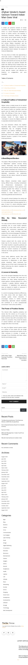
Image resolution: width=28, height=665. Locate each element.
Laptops (5, 574)
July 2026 (3, 459)
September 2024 (5, 508)
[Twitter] (6, 23)
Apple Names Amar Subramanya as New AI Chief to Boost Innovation (21, 358)
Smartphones (6, 597)
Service (5, 589)
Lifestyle (5, 579)
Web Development (7, 610)
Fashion (5, 558)
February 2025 (4, 496)
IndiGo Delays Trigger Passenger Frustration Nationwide (6, 357)
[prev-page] (17, 659)
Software (5, 602)
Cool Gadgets (6, 535)
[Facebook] (2, 23)
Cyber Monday (6, 537)
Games (5, 563)
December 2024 (5, 501)
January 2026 (4, 472)
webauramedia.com (6, 210)
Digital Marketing (7, 545)
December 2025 (5, 474)
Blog (6, 7)
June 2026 (3, 461)
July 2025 (3, 485)
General (5, 566)
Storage (5, 605)
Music (4, 582)
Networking (6, 584)
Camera (5, 527)
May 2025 (3, 490)
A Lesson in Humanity (9, 93)
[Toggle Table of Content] (2, 82)
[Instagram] (8, 632)
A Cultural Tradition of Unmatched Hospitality (15, 85)
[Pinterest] (9, 23)
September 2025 (5, 481)
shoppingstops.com (6, 214)
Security (5, 587)
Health (4, 571)
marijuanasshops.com (18, 210)
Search (3, 407)
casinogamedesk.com (7, 212)
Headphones (6, 569)
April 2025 (3, 492)
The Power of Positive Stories (11, 95)
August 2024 (4, 510)
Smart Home (6, 595)
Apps (4, 519)
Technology (6, 608)
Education (5, 550)
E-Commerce (6, 548)
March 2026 (4, 468)
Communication (7, 532)
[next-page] (18, 659)
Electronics (5, 553)
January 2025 (4, 499)
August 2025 (4, 483)
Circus (4, 530)
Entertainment (6, 556)
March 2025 (4, 494)
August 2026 (4, 456)
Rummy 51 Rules (5, 429)
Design (4, 543)
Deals (4, 540)
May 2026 (3, 463)
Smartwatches (6, 600)
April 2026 (3, 465)
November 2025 (5, 476)
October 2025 (4, 479)
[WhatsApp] (13, 23)
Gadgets (5, 561)
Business (5, 524)
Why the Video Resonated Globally (12, 90)
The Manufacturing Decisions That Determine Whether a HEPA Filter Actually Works (12, 421)
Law (4, 576)
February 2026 (4, 470)
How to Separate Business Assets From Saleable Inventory (12, 425)
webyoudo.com (17, 214)
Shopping (5, 592)
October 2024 (4, 505)
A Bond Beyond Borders (10, 88)
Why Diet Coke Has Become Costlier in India (11, 437)
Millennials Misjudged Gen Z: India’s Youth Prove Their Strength (12, 433)
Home (2, 7)
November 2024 (5, 503)
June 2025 (3, 488)
